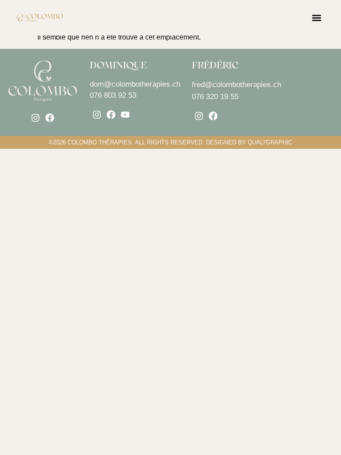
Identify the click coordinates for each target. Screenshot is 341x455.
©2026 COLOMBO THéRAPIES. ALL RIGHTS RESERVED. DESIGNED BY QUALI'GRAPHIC (170, 142)
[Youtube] (125, 115)
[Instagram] (35, 118)
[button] (316, 18)
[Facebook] (50, 118)
